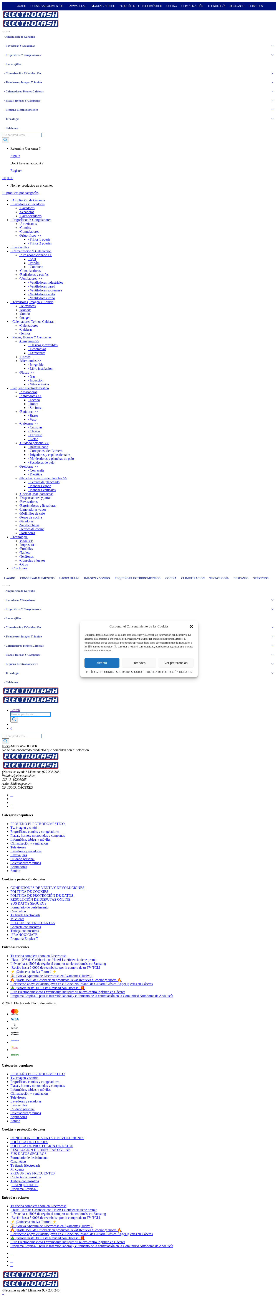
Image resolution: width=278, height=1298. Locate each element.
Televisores (18, 847)
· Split (32, 259)
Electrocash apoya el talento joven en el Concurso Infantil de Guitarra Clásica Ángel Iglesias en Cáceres (81, 984)
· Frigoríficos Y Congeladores (22, 55)
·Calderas (25, 329)
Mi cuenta (17, 919)
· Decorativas (37, 349)
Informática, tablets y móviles (30, 839)
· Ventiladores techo (41, 298)
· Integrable (35, 364)
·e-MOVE (26, 541)
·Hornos (24, 357)
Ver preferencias (176, 663)
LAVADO (20, 6)
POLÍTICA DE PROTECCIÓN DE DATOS (169, 672)
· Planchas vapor (39, 486)
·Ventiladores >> (30, 278)
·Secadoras (26, 212)
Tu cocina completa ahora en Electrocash (38, 956)
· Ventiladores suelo (41, 294)
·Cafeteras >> (28, 423)
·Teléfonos (26, 556)
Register (16, 170)
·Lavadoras (27, 208)
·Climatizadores (30, 271)
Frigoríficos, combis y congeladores (34, 831)
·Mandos (25, 310)
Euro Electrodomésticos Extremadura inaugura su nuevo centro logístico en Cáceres (67, 992)
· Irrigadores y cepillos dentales (49, 455)
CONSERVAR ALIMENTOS (46, 6)
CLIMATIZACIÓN (192, 6)
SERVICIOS (256, 6)
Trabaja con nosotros (24, 931)
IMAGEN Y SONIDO (103, 6)
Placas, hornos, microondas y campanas (37, 835)
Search (15, 710)
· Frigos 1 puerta (39, 239)
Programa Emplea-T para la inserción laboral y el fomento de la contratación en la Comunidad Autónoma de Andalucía (91, 996)
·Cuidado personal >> (34, 443)
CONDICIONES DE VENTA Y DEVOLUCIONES (47, 888)
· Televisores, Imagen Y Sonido (23, 82)
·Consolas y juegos (32, 560)
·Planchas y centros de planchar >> (43, 478)
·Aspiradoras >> (30, 396)
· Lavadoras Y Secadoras (19, 45)
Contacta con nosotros (25, 927)
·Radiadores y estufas (33, 274)
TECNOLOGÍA (216, 6)
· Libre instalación (40, 368)
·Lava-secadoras (30, 216)
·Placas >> (26, 372)
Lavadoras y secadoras (25, 851)
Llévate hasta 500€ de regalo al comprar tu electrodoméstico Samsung (58, 963)
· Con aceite (36, 470)
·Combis (25, 227)
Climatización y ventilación (29, 843)
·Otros (23, 564)
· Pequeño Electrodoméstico (21, 109)
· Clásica (34, 431)
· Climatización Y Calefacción (22, 73)
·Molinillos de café (32, 513)
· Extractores (36, 353)
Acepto (102, 663)
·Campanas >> (29, 341)
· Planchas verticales (42, 490)
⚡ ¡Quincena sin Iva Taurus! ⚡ (33, 972)
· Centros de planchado (44, 482)
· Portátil (34, 263)
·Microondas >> (30, 361)
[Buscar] (5, 140)
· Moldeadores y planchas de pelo (51, 458)
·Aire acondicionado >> (35, 255)
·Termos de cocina (31, 529)
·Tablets (24, 552)
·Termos (24, 333)
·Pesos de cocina (30, 517)
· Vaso (32, 419)
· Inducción (35, 380)
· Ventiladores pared (41, 286)
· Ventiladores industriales (45, 282)
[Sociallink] (11, 795)
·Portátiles (26, 548)
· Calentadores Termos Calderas (24, 91)
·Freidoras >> (28, 466)
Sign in (15, 156)
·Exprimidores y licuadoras (37, 505)
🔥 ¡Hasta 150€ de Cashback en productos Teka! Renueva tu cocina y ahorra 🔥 (66, 980)
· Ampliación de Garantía (19, 36)
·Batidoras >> (28, 411)
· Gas (31, 376)
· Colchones (11, 128)
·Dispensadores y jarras (35, 498)
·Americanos (28, 224)
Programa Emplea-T (24, 938)
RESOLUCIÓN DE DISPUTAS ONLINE (40, 899)
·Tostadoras (27, 533)
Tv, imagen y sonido (24, 828)
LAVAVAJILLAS (77, 6)
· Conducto (35, 267)
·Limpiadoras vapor (32, 509)
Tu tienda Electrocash (25, 915)
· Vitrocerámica (38, 384)
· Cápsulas (35, 427)
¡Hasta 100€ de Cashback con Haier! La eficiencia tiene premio (53, 960)
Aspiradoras (18, 867)
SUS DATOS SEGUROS (129, 672)
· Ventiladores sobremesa (45, 290)
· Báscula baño (38, 447)
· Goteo (33, 439)
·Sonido (24, 314)
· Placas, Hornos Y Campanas (22, 100)
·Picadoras (26, 521)
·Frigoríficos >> (30, 235)
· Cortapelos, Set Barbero (45, 451)
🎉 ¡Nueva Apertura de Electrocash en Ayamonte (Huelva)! (51, 976)
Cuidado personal (22, 859)
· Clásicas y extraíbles (43, 345)
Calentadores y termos (25, 863)
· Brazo (33, 415)
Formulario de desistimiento (29, 907)
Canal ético (18, 911)
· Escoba (34, 400)
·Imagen (24, 317)
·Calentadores (28, 325)
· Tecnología (11, 118)
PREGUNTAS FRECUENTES (32, 923)
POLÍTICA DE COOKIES (100, 672)
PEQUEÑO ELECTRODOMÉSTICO (140, 6)
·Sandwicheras (29, 525)
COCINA (171, 6)
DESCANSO (237, 6)
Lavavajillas (18, 855)
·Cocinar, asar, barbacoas (36, 494)
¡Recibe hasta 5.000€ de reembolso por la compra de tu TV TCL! (55, 967)
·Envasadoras (28, 501)
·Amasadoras (28, 392)
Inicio (6, 746)
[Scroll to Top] (3, 1294)
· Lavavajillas (12, 64)
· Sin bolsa (35, 408)
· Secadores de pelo (41, 462)
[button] (191, 626)
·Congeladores (29, 231)
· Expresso (35, 435)
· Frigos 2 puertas (40, 243)
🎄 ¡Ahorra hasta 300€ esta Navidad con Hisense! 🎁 (47, 988)
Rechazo (139, 663)
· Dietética (35, 474)
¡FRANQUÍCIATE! (24, 935)
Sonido (15, 871)
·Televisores (27, 306)
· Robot (33, 404)
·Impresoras (27, 545)
